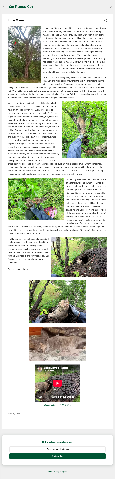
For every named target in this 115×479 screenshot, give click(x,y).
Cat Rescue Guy (21, 7)
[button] (105, 20)
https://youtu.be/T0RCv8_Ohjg (57, 405)
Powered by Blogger (57, 471)
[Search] (111, 7)
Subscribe (57, 456)
